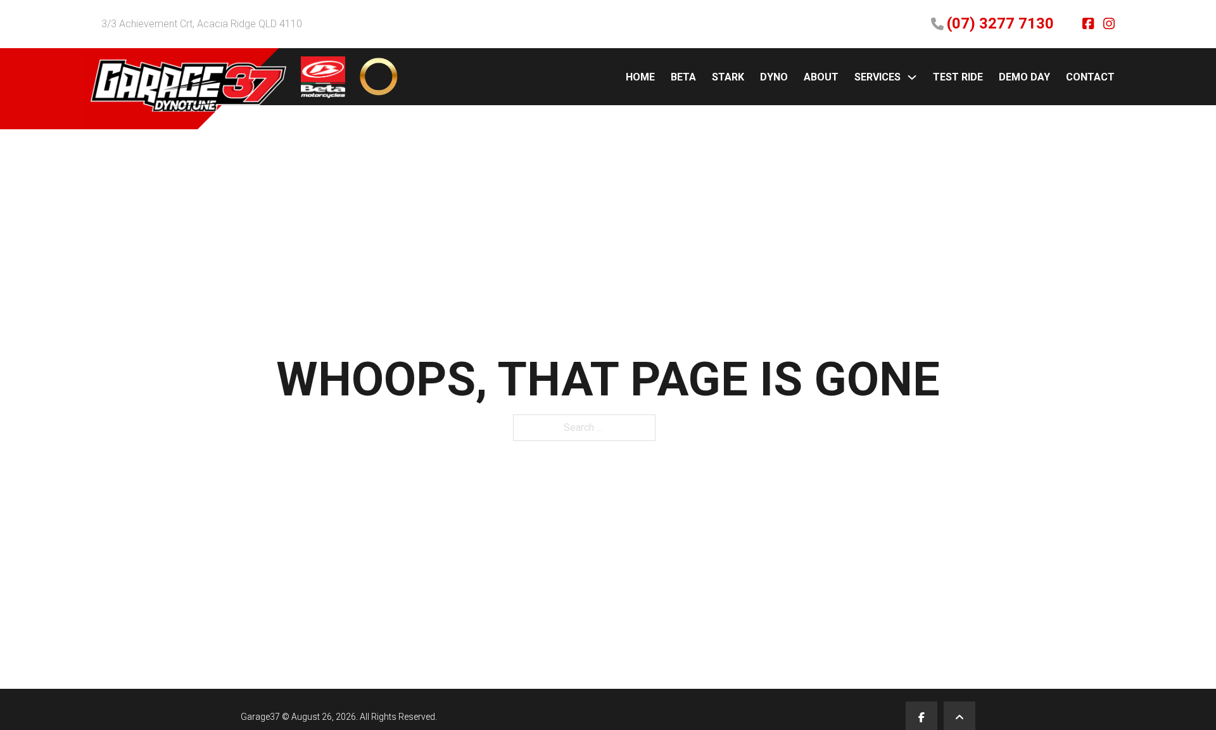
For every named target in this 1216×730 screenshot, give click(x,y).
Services (877, 77)
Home (640, 77)
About (821, 77)
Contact (1090, 77)
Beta (683, 77)
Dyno (774, 77)
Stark (728, 77)
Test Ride (958, 77)
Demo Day (1024, 77)
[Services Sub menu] (912, 77)
